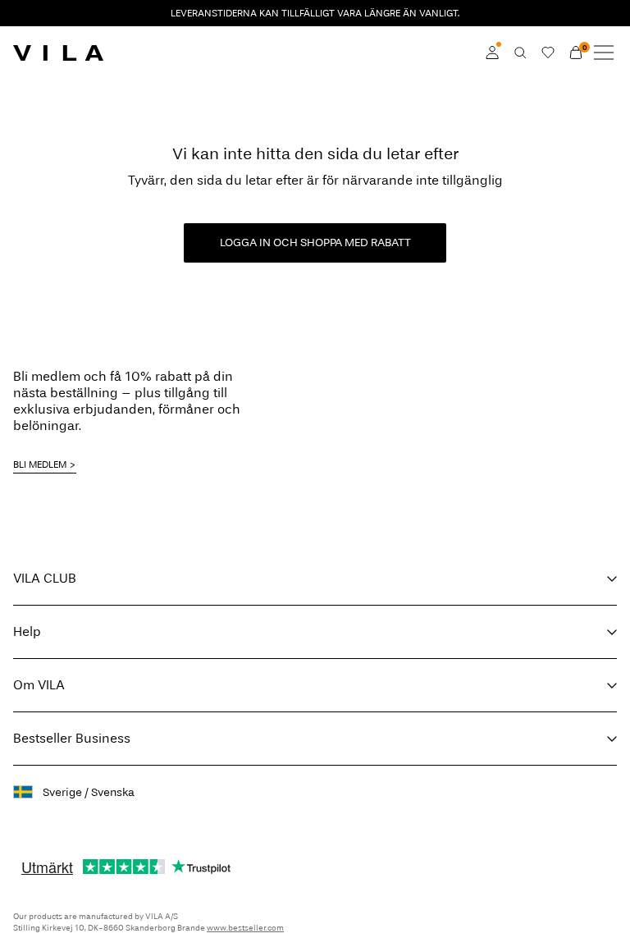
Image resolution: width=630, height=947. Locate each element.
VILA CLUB (44, 578)
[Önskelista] (548, 52)
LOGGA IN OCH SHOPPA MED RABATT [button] (315, 242)
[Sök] (520, 52)
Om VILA (39, 685)
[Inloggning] (492, 52)
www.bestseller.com (245, 928)
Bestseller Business (71, 738)
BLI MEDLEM (39, 464)
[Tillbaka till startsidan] (58, 52)
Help (27, 631)
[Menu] (604, 52)
